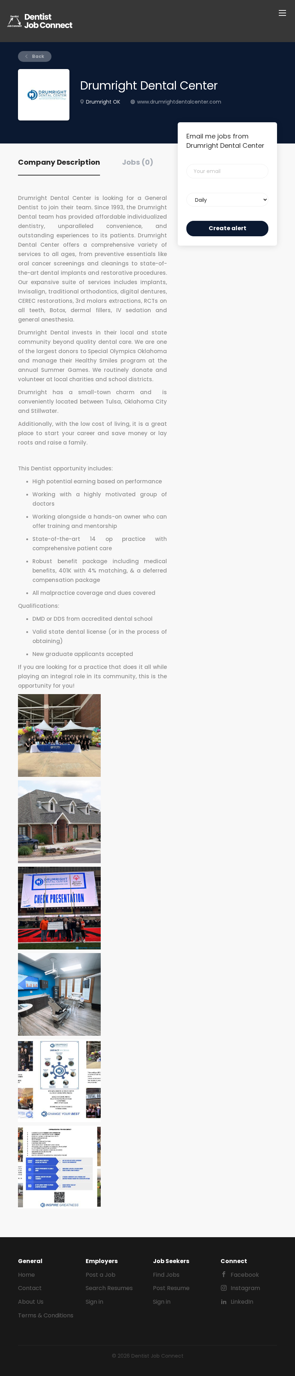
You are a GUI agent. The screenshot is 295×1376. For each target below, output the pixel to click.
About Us (31, 1302)
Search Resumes (109, 1288)
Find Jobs (166, 1275)
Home (26, 1275)
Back (37, 56)
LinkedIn (242, 1302)
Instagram (245, 1288)
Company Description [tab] (59, 162)
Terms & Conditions (45, 1315)
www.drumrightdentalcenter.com (179, 101)
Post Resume (171, 1288)
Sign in (94, 1302)
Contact (30, 1288)
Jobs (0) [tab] (137, 162)
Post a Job (100, 1275)
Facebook (245, 1275)
